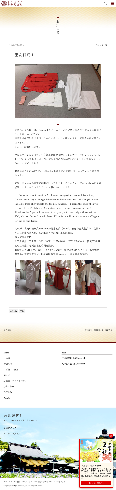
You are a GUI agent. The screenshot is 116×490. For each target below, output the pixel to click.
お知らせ (8, 363)
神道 (22, 310)
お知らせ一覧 (101, 44)
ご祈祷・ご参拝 (11, 369)
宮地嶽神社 (12, 3)
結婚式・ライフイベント (15, 380)
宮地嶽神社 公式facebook (73, 357)
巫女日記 (13, 310)
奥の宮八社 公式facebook (73, 363)
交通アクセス (10, 427)
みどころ (8, 392)
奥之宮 (7, 397)
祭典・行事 (9, 386)
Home (6, 352)
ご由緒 (7, 358)
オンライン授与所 (12, 433)
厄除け (7, 375)
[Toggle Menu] (112, 4)
